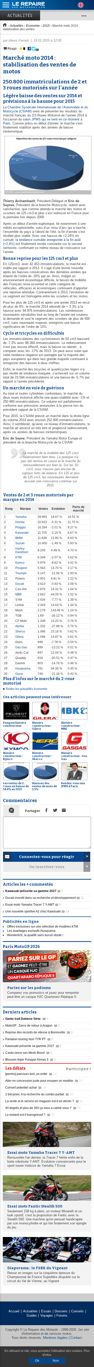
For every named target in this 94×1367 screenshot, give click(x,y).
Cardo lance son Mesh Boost (28, 1053)
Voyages (46, 1315)
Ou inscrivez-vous (46, 867)
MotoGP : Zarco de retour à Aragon (32, 1025)
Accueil (14, 1311)
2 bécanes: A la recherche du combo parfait (39, 1094)
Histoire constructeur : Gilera (42, 725)
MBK (18, 594)
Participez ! (78, 1068)
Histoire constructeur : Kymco (13, 756)
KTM (18, 557)
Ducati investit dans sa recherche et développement (44, 898)
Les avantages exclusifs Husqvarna (31, 931)
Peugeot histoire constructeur (14, 724)
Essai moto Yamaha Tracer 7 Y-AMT (33, 904)
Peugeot (21, 568)
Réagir (12, 48)
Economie (33, 25)
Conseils (77, 1311)
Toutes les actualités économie (26, 689)
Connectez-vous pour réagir (46, 856)
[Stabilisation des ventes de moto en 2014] (47, 195)
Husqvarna (22, 668)
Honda (20, 522)
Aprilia (19, 626)
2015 (46, 25)
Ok (37, 1360)
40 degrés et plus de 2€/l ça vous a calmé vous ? (43, 1108)
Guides (32, 1315)
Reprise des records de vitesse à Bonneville (39, 1032)
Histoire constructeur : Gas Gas (74, 756)
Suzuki (20, 543)
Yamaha (21, 517)
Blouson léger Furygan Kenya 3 (30, 1059)
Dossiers (61, 1311)
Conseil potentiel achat (25, 1087)
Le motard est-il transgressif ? (30, 1115)
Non (56, 1360)
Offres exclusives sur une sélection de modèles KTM (42, 926)
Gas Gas (21, 647)
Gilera (19, 637)
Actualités (20, 15)
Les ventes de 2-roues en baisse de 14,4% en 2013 (16, 786)
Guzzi (19, 674)
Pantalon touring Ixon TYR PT (29, 1039)
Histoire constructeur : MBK (71, 725)
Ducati (19, 584)
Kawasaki (22, 532)
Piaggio (20, 527)
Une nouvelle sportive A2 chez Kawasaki (37, 911)
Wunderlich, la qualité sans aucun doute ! (35, 935)
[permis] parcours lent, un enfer (31, 1074)
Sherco (20, 631)
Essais (46, 1311)
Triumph (21, 573)
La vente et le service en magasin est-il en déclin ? (44, 1101)
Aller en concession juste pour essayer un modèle (43, 1081)
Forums (61, 1315)
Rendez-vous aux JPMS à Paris (73, 785)
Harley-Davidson (21, 550)
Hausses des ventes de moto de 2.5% (44, 786)
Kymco (20, 562)
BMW (19, 538)
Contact (76, 1338)
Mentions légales (55, 1338)
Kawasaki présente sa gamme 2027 (33, 1046)
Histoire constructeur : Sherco (42, 756)
